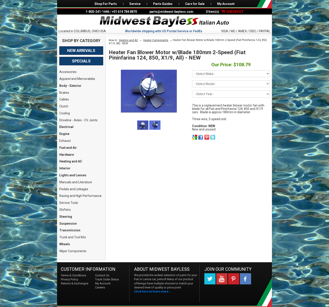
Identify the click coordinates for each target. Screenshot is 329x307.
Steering (65, 216)
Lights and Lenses (72, 175)
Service (135, 4)
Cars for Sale (195, 4)
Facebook (245, 278)
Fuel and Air (68, 147)
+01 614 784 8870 (124, 11)
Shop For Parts (105, 4)
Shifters (65, 209)
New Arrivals (81, 50)
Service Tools (68, 203)
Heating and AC (70, 161)
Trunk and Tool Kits (72, 237)
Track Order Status (107, 279)
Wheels (64, 244)
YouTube (221, 278)
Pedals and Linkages (73, 189)
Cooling (64, 113)
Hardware (66, 154)
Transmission (69, 230)
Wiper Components (72, 251)
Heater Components (155, 40)
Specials (81, 61)
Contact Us (102, 275)
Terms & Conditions (73, 275)
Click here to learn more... (152, 291)
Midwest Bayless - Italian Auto (164, 21)
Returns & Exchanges (74, 283)
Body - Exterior (70, 85)
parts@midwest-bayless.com (171, 11)
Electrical (66, 127)
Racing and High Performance (80, 196)
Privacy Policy (69, 279)
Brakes (64, 92)
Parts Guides (163, 4)
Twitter (210, 278)
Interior (64, 168)
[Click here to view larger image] (149, 91)
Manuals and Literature (75, 182)
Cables (64, 99)
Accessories (68, 72)
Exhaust (65, 141)
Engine (64, 134)
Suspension (68, 223)
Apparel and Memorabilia (77, 79)
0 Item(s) (225, 11)
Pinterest (233, 278)
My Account (226, 4)
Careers (100, 287)
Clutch (63, 106)
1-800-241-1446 (97, 11)
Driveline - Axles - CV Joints (78, 120)
